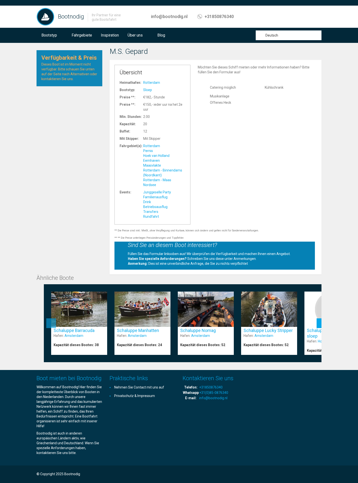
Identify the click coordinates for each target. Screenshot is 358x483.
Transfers (150, 212)
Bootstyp (49, 35)
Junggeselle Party (157, 192)
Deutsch (271, 35)
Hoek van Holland (156, 156)
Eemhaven (151, 160)
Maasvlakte (152, 165)
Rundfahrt (151, 216)
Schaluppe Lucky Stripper (268, 330)
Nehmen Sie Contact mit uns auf (139, 387)
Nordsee (149, 185)
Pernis (148, 151)
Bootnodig (71, 16)
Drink (147, 202)
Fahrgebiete (82, 35)
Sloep (147, 90)
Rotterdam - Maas (157, 180)
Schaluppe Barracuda (74, 330)
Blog (161, 35)
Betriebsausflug (155, 207)
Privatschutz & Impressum (134, 396)
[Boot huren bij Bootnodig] (45, 17)
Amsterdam (74, 336)
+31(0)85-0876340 (213, 393)
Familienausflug (155, 197)
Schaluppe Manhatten (138, 330)
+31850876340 (219, 16)
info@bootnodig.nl (169, 16)
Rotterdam (151, 83)
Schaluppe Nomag (198, 330)
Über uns (135, 35)
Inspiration (110, 35)
